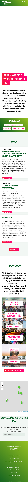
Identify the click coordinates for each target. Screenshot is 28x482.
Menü (23, 2)
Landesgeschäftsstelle (14, 456)
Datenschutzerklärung (14, 475)
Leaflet (19, 411)
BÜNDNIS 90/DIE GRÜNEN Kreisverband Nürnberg (14, 468)
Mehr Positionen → (14, 370)
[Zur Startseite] (6, 3)
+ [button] (2, 383)
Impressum (14, 472)
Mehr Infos (7, 128)
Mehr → (14, 249)
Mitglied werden (18, 128)
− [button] (2, 385)
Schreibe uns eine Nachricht (14, 125)
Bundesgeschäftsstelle (14, 459)
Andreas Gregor (17, 481)
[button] (2, 389)
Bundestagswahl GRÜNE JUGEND (14, 462)
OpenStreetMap (25, 411)
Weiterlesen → (7, 178)
